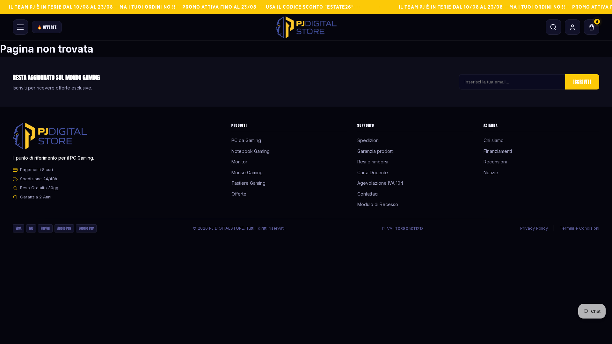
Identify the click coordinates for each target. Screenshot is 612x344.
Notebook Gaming (250, 151)
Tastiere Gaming (248, 183)
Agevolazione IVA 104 (380, 183)
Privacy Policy (534, 228)
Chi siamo (494, 140)
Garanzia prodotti (375, 151)
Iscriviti (582, 82)
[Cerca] (553, 27)
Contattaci (367, 194)
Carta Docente (372, 172)
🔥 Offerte (46, 27)
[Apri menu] (20, 27)
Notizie (491, 172)
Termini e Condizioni (579, 228)
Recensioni (495, 161)
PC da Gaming (246, 140)
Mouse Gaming (247, 172)
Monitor (239, 161)
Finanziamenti (498, 151)
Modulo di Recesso (377, 204)
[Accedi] (572, 27)
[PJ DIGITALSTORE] (306, 27)
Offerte (238, 194)
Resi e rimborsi (372, 161)
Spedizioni (368, 140)
